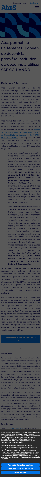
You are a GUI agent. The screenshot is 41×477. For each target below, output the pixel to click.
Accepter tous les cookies (20, 465)
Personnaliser (20, 472)
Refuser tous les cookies (20, 468)
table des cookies (19, 454)
